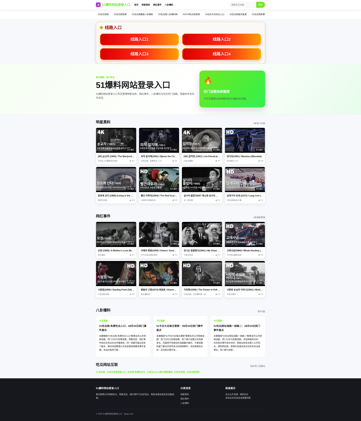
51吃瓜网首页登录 (238, 14)
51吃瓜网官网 (120, 14)
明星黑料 (146, 5)
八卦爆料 (169, 5)
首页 (136, 5)
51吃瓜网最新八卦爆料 (142, 14)
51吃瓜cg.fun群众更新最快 (159, 372)
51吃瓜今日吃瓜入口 (214, 14)
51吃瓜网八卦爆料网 (168, 14)
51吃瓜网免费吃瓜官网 (262, 14)
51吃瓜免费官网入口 (116, 372)
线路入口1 (139, 39)
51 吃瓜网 (100, 372)
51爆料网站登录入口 (116, 4)
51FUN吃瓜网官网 (191, 14)
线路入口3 (139, 54)
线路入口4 (222, 54)
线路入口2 (222, 39)
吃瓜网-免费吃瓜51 (136, 372)
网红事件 (157, 5)
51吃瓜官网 (103, 14)
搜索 (260, 5)
